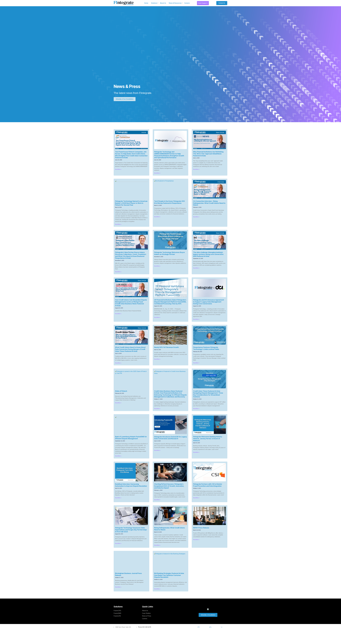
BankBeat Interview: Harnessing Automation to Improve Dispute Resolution (131, 485)
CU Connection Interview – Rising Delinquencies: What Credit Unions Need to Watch (209, 203)
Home (146, 3)
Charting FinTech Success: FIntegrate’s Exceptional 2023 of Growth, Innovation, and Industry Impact (169, 486)
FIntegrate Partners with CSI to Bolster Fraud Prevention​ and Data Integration (207, 485)
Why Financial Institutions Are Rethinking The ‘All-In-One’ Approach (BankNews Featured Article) (208, 154)
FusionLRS (117, 616)
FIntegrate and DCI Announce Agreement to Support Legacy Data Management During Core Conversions (208, 302)
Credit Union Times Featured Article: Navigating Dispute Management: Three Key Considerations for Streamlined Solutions (208, 394)
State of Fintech (121, 391)
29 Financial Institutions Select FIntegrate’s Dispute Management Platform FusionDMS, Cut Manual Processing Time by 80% (170, 302)
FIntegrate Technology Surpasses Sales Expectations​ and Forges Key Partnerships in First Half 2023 (131, 530)
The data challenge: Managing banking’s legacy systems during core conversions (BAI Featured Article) (208, 254)
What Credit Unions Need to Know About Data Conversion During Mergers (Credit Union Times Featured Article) (130, 349)
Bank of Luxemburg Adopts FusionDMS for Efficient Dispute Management (131, 438)
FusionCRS (117, 610)
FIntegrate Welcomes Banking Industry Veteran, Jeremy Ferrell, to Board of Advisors (207, 438)
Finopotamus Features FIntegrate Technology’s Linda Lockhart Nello (206, 348)
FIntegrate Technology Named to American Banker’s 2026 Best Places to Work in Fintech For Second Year (131, 203)
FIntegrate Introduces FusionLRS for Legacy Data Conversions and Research (170, 438)
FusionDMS (117, 613)
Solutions (154, 3)
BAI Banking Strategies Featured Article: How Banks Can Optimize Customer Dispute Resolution (169, 575)
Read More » (118, 169)
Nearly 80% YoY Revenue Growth (166, 347)
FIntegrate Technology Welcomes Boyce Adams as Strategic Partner (169, 253)
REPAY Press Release (201, 528)
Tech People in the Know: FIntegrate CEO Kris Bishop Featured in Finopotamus (169, 202)
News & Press (146, 616)
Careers (187, 3)
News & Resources (175, 3)
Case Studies (146, 613)
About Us (163, 3)
